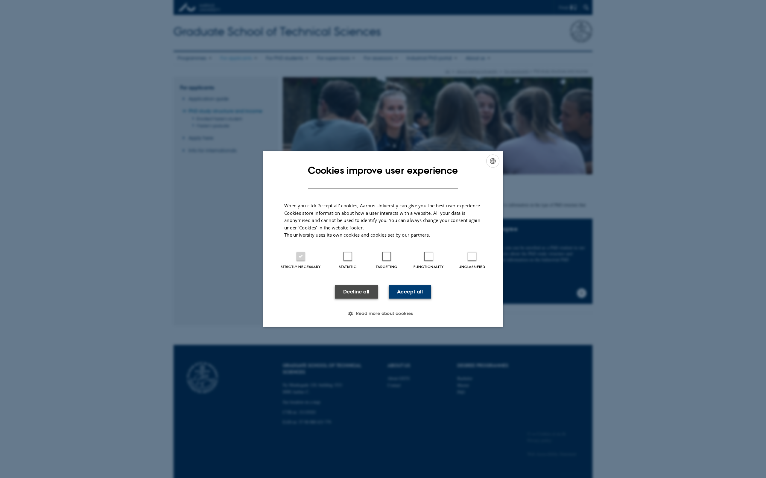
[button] (383, 313)
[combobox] (493, 161)
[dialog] (383, 239)
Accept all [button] (410, 291)
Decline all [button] (356, 291)
